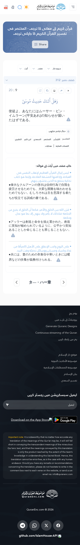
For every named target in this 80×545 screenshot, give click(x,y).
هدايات (48, 146)
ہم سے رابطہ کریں (67, 339)
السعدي (37, 139)
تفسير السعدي (69, 380)
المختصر (47, 139)
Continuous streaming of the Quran (56, 332)
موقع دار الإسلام (68, 354)
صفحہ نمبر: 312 (64, 80)
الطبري (18, 139)
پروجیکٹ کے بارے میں (66, 319)
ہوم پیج (73, 313)
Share (42, 44)
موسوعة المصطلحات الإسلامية (60, 367)
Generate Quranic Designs (61, 326)
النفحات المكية (62, 146)
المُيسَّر (57, 139)
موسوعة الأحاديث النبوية (64, 361)
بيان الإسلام (70, 374)
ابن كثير (27, 139)
